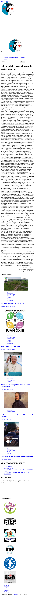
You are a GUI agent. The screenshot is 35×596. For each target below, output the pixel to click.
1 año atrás (4, 389)
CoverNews (16, 594)
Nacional (9, 297)
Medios (9, 459)
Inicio (5, 59)
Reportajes (10, 300)
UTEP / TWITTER (9, 468)
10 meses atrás (4, 306)
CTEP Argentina (8, 466)
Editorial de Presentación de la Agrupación (15, 57)
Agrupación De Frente (6, 54)
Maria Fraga (11, 306)
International (10, 296)
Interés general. (11, 294)
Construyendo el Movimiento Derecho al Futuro (17, 456)
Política (9, 298)
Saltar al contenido (5, 1)
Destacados (10, 293)
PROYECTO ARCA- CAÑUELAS (12, 303)
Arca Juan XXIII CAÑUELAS (11, 346)
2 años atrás (4, 459)
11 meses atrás (4, 349)
